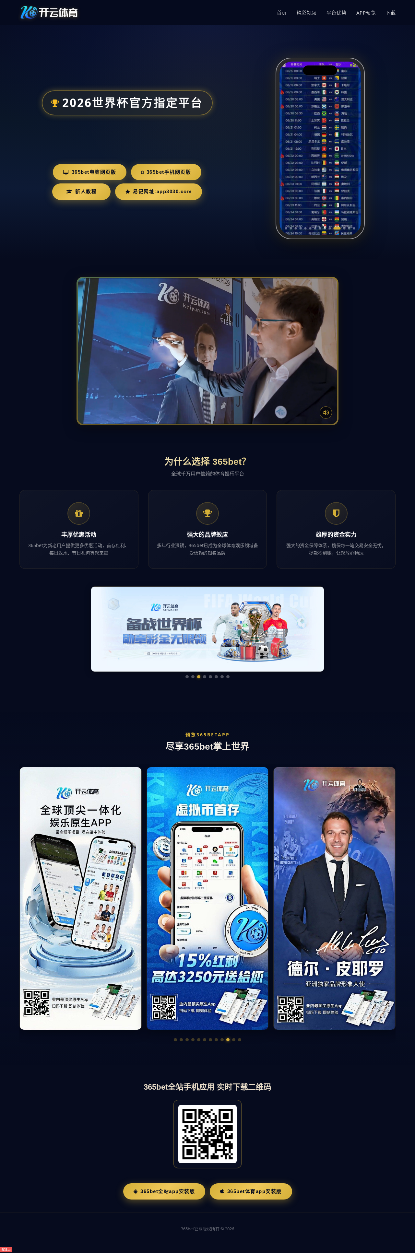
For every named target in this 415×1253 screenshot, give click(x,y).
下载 (390, 12)
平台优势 (336, 12)
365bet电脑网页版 (94, 172)
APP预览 (366, 12)
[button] (175, 1039)
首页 (282, 12)
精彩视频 (307, 12)
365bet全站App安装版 (167, 1191)
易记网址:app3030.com (162, 191)
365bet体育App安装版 (254, 1191)
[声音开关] (326, 412)
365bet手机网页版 (169, 172)
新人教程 (86, 191)
